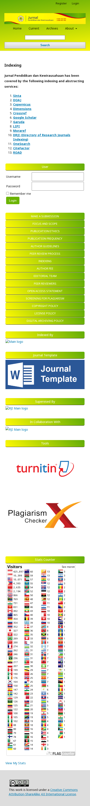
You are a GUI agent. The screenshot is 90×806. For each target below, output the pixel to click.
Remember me (20, 193)
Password (13, 186)
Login (75, 3)
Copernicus (22, 104)
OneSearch (21, 144)
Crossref (20, 113)
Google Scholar (24, 117)
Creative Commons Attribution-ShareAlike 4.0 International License (43, 792)
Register (61, 3)
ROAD (17, 152)
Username (13, 176)
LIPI (16, 126)
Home (17, 28)
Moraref (19, 131)
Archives (52, 28)
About (70, 28)
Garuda (18, 122)
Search (45, 45)
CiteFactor (21, 148)
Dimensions (22, 109)
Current (34, 28)
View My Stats (15, 763)
